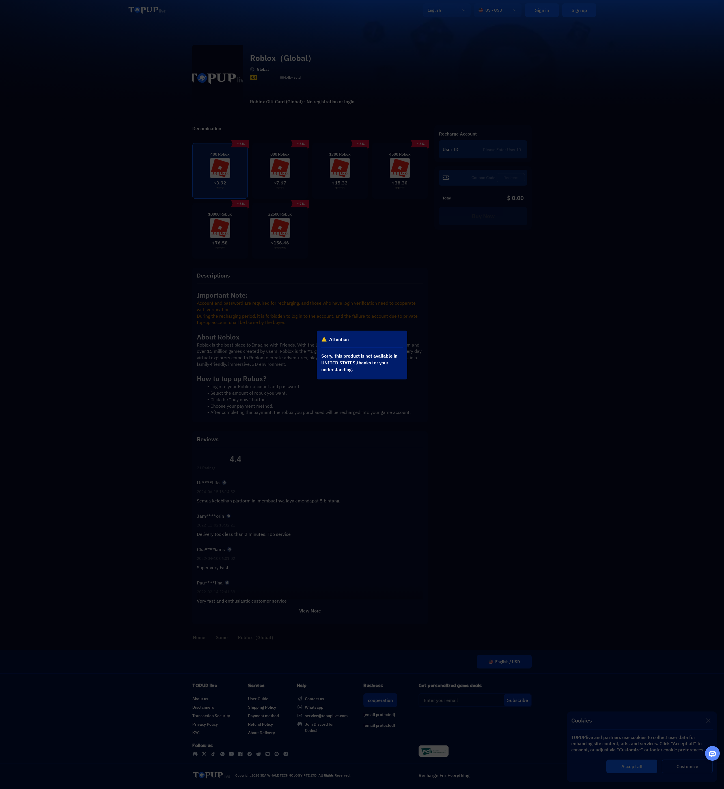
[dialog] (362, 355)
